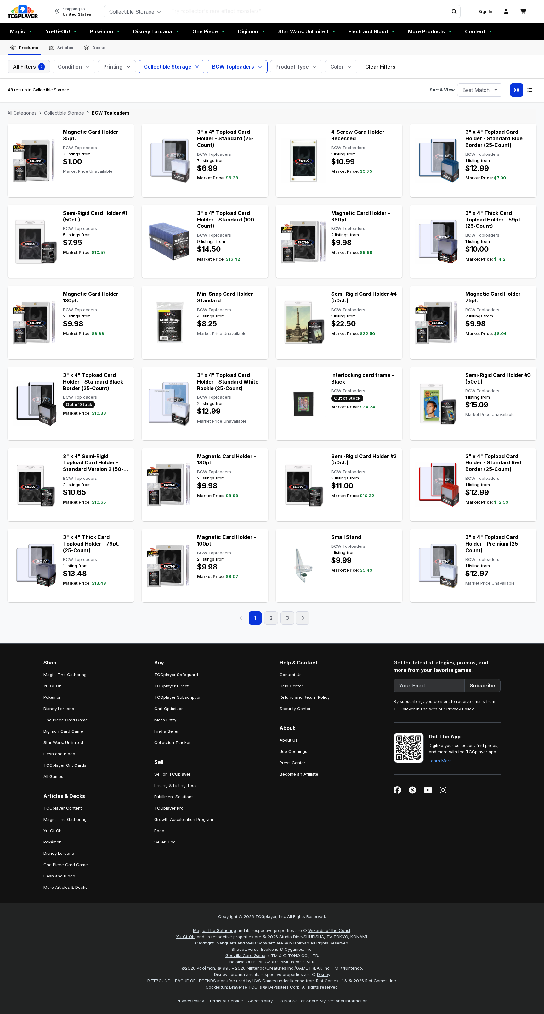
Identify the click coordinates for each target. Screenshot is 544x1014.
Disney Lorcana (152, 31)
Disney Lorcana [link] (58, 708)
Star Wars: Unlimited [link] (63, 742)
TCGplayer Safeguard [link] (176, 674)
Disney (323, 974)
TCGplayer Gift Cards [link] (64, 765)
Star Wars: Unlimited (303, 31)
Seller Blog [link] (165, 841)
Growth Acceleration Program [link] (183, 819)
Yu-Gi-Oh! (57, 31)
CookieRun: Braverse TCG (232, 986)
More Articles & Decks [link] (65, 887)
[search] (307, 11)
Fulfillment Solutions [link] (174, 796)
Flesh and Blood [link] (59, 753)
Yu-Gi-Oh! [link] (53, 685)
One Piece (205, 31)
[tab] (24, 48)
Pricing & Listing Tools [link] (176, 785)
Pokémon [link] (52, 697)
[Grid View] (516, 90)
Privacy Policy (459, 708)
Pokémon (101, 31)
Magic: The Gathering (214, 930)
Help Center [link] (291, 685)
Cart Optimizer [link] (168, 708)
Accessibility (260, 1000)
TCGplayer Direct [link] (171, 685)
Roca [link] (159, 830)
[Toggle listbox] (495, 90)
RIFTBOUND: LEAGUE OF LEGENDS (181, 980)
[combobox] (479, 90)
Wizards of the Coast (329, 930)
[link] (23, 11)
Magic (17, 31)
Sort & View (442, 89)
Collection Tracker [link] (172, 742)
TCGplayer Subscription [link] (178, 697)
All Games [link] (53, 776)
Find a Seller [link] (166, 731)
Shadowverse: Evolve (252, 949)
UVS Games (264, 980)
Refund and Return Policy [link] (305, 697)
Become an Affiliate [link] (299, 773)
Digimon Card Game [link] (63, 731)
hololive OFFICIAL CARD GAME (260, 961)
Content (475, 31)
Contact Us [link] (291, 674)
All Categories (22, 112)
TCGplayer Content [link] (62, 807)
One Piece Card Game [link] (65, 719)
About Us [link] (289, 739)
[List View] (529, 90)
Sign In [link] (485, 11)
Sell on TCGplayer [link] (172, 773)
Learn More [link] (440, 760)
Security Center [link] (295, 708)
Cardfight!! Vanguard (215, 942)
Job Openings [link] (293, 751)
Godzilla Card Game (245, 955)
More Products (426, 31)
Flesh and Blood (368, 31)
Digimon (248, 31)
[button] (454, 11)
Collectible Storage (64, 112)
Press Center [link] (292, 762)
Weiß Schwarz (260, 942)
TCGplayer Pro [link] (169, 807)
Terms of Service (226, 1000)
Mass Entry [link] (165, 719)
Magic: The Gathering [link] (65, 674)
